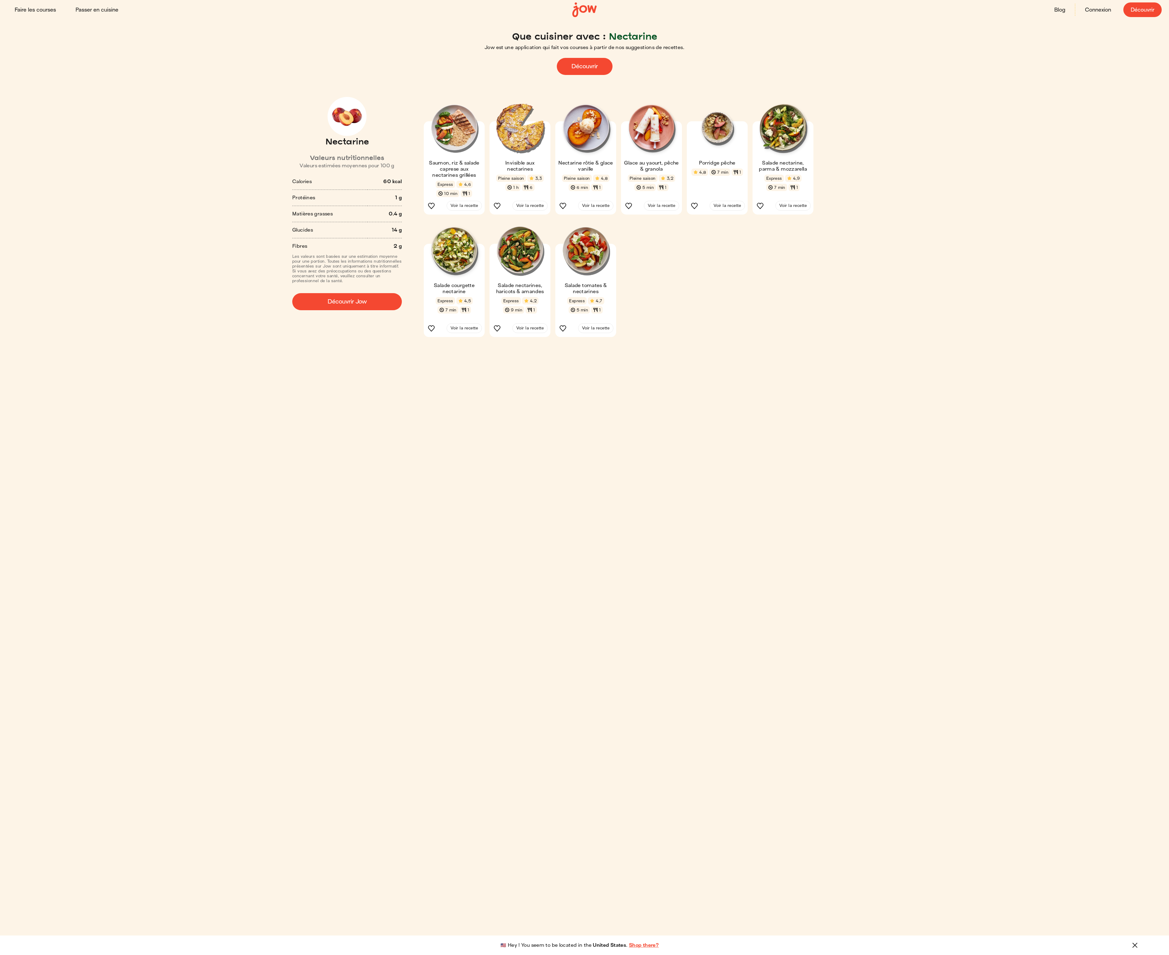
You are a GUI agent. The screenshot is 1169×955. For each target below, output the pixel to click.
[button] (454, 161)
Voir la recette (464, 205)
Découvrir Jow (347, 301)
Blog (1059, 10)
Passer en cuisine (96, 10)
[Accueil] (584, 10)
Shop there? (644, 945)
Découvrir (1142, 10)
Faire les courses (35, 10)
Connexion (1098, 10)
